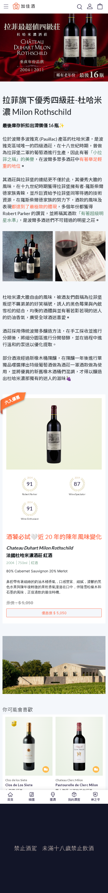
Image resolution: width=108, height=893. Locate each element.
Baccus (24, 6)
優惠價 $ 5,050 (54, 613)
